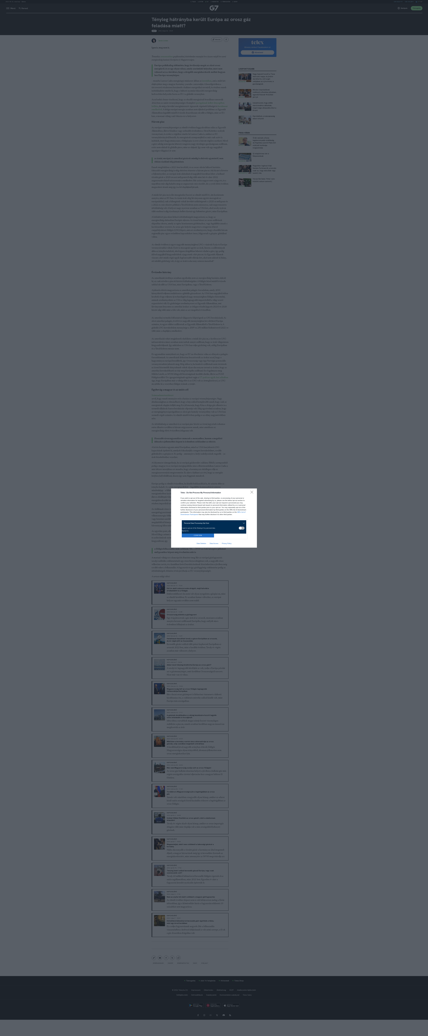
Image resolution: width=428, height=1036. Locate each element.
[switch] (242, 528)
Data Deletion (201, 543)
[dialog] (214, 518)
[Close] (252, 493)
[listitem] (213, 523)
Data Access (214, 543)
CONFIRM (198, 535)
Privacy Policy (226, 543)
